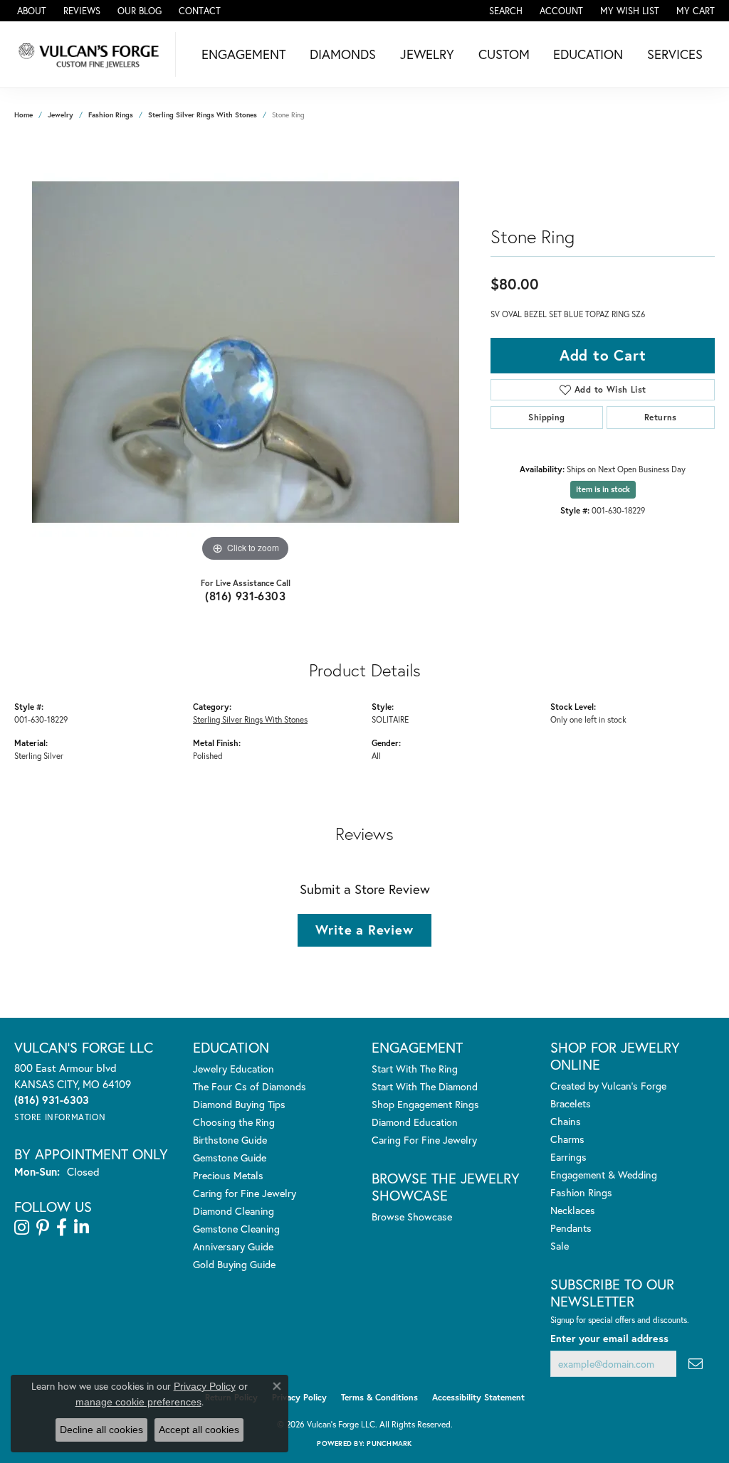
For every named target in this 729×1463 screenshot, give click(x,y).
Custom (504, 54)
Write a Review (364, 929)
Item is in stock (603, 489)
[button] (504, 10)
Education (588, 54)
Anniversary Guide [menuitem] (233, 1246)
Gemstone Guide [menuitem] (229, 1157)
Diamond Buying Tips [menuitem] (239, 1104)
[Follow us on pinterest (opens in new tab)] (42, 1227)
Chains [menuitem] (565, 1121)
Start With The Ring (415, 1068)
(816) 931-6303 (245, 595)
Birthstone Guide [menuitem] (230, 1140)
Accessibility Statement (478, 1397)
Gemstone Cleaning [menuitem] (236, 1228)
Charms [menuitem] (567, 1139)
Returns (660, 417)
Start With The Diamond (425, 1086)
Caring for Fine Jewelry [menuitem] (244, 1193)
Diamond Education (415, 1122)
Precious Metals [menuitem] (228, 1175)
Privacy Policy (299, 1397)
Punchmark (389, 1443)
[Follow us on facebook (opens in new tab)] (61, 1227)
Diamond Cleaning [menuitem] (233, 1211)
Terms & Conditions (379, 1397)
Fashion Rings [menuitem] (581, 1192)
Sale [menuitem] (559, 1245)
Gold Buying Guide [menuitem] (234, 1264)
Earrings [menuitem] (568, 1157)
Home (23, 114)
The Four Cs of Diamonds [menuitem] (249, 1086)
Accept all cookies (199, 1429)
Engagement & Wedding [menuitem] (603, 1174)
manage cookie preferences (138, 1402)
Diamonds (343, 54)
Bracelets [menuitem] (570, 1103)
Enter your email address (609, 1338)
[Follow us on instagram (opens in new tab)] (21, 1227)
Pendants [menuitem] (571, 1228)
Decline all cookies (101, 1429)
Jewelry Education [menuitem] (233, 1068)
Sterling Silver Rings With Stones (202, 114)
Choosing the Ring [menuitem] (234, 1122)
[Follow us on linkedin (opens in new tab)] (81, 1227)
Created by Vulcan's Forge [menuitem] (608, 1085)
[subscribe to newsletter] (695, 1364)
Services (675, 54)
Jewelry (427, 54)
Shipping (546, 417)
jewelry (60, 114)
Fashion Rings (110, 114)
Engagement (243, 54)
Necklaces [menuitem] (572, 1210)
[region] (245, 352)
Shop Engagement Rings (425, 1104)
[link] (30, 10)
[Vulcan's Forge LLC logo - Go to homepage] (91, 54)
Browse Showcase (412, 1216)
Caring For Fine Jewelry (424, 1140)
